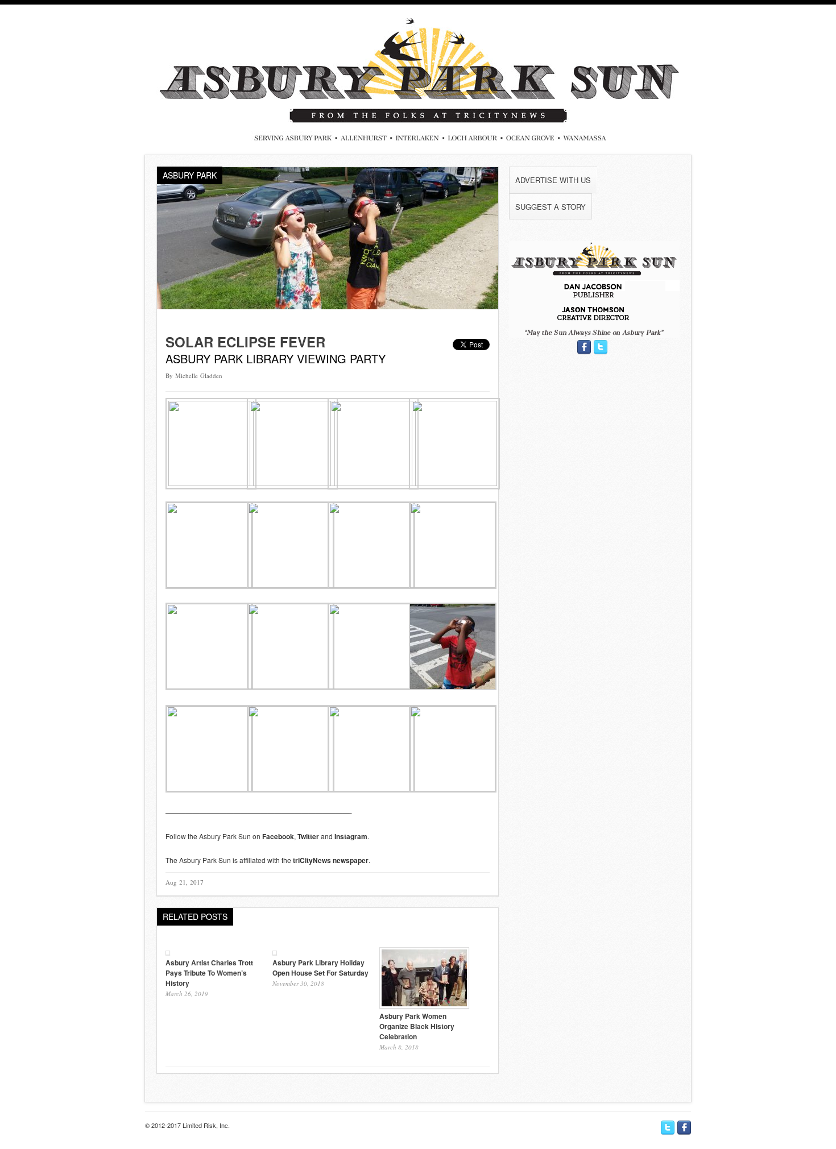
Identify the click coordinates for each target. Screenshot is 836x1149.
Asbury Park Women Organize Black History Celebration (416, 1026)
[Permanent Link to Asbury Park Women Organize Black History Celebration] (424, 1005)
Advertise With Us (553, 180)
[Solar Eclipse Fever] (327, 306)
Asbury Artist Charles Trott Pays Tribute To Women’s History (209, 972)
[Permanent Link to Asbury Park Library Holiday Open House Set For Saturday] (274, 952)
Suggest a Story (550, 206)
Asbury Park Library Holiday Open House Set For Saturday (320, 967)
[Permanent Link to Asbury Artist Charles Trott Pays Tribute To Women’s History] (167, 952)
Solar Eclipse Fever (245, 341)
